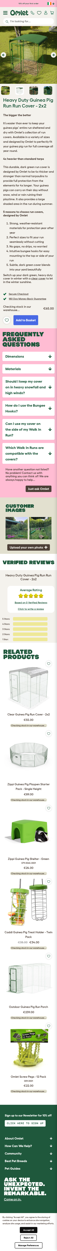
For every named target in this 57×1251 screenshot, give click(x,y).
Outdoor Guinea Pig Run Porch (28, 1007)
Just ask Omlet (38, 489)
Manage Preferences (28, 1245)
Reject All (28, 1237)
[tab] (28, 356)
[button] (3, 55)
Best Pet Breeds (16, 1161)
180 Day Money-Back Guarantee (27, 298)
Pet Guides (12, 1168)
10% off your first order (29, 3)
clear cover (38, 278)
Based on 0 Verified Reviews (31, 602)
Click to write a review (31, 608)
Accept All (28, 1230)
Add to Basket (26, 320)
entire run (25, 127)
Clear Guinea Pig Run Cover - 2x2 (28, 714)
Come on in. (12, 1199)
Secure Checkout (18, 293)
